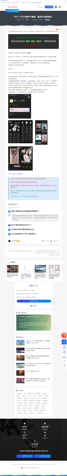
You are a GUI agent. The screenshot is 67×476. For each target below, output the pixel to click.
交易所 (47, 395)
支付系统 (36, 405)
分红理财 (45, 398)
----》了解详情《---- (33, 45)
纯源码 (36, 410)
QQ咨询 (34, 305)
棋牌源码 (37, 408)
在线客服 (64, 348)
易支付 (19, 408)
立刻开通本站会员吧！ (37, 2)
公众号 (38, 398)
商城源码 (45, 400)
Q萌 (18, 395)
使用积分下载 (34, 301)
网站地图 (25, 456)
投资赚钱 (19, 405)
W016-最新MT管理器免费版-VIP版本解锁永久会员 (20, 250)
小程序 (38, 403)
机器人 (30, 408)
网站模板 (43, 410)
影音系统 (44, 403)
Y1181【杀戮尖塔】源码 (32, 371)
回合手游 (19, 403)
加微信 (64, 352)
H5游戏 (44, 393)
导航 (25, 403)
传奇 (33, 398)
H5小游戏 (37, 393)
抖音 (25, 405)
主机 (34, 395)
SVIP (64, 336)
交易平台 (40, 395)
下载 (29, 53)
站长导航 (42, 456)
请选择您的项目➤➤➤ (12, 10)
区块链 (25, 400)
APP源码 (30, 393)
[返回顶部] (64, 370)
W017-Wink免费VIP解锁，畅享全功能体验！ (29, 196)
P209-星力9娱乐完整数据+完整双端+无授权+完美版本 (12, 276)
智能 (24, 408)
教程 (43, 405)
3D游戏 (19, 393)
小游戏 (31, 403)
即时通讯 (38, 400)
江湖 (43, 408)
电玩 (18, 410)
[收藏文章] (48, 241)
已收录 (48, 19)
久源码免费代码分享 (14, 196)
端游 (30, 410)
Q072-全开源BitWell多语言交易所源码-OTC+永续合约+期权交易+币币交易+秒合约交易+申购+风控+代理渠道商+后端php (47, 252)
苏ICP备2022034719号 (51, 464)
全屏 (64, 366)
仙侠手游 (26, 398)
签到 (64, 342)
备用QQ (64, 357)
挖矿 (30, 405)
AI (40, 56)
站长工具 (19, 174)
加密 (19, 400)
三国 (24, 395)
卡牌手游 (31, 400)
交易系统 (19, 398)
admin (13, 240)
